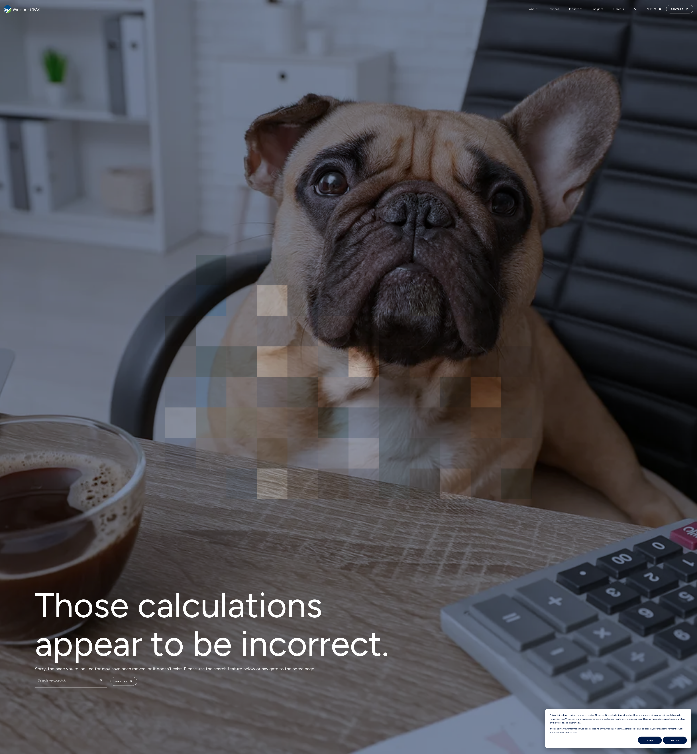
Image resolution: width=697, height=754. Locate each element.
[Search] (101, 680)
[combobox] (63, 680)
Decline (675, 740)
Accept (650, 740)
